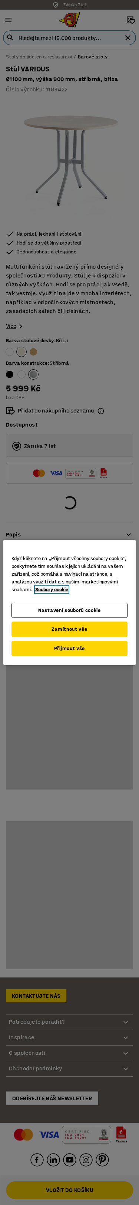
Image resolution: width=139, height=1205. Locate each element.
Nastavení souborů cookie (69, 610)
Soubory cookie (51, 589)
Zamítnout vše (69, 629)
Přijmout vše (69, 648)
